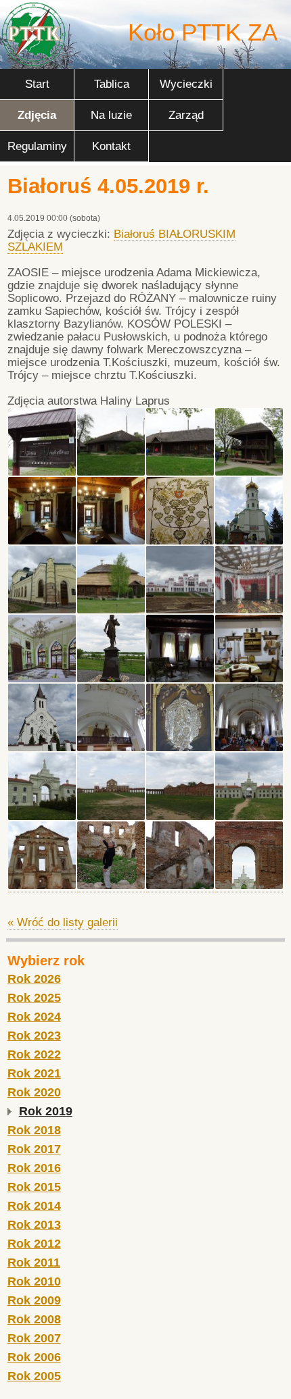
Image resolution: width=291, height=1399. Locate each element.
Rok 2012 (34, 1243)
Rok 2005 (34, 1376)
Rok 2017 (34, 1149)
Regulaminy (37, 146)
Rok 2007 (34, 1338)
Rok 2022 (34, 1054)
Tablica (111, 84)
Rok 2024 (34, 1016)
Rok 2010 (34, 1281)
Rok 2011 (33, 1262)
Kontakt (111, 146)
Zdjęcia (37, 115)
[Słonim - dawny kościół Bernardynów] (249, 541)
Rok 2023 (34, 1035)
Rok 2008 (34, 1319)
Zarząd (186, 115)
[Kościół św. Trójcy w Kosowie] (42, 748)
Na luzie (111, 115)
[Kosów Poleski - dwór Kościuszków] (111, 610)
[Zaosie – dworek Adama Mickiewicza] (42, 472)
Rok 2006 (34, 1357)
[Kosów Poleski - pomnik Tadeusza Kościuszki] (111, 679)
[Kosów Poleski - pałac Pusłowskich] (180, 610)
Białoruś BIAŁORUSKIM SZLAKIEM (121, 240)
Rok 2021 (34, 1073)
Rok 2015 (34, 1187)
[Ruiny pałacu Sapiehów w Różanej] (42, 816)
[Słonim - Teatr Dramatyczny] (42, 610)
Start (37, 84)
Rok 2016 (34, 1168)
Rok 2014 (34, 1206)
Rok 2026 (34, 979)
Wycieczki (186, 84)
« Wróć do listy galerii (62, 922)
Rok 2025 (34, 997)
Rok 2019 (45, 1111)
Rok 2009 (34, 1300)
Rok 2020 (34, 1092)
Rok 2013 (34, 1224)
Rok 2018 (34, 1130)
